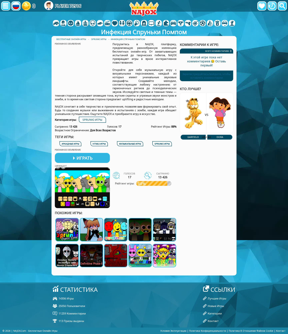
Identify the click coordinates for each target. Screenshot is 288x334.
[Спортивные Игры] (202, 23)
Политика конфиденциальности (207, 330)
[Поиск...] (282, 6)
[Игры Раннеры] (180, 23)
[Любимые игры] (261, 6)
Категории (215, 313)
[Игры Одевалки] (122, 23)
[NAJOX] (144, 9)
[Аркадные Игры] (85, 23)
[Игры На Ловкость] (195, 23)
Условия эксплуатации (173, 330)
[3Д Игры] (63, 23)
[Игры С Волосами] (144, 23)
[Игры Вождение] (129, 23)
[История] (272, 6)
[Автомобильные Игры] (100, 23)
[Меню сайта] (5, 6)
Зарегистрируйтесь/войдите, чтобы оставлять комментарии (206, 76)
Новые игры (216, 306)
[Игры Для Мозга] (92, 23)
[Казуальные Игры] (107, 23)
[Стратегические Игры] (210, 23)
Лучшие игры (217, 298)
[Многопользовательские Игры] (151, 23)
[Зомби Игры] (232, 23)
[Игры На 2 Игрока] (56, 23)
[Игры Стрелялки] (188, 23)
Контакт (213, 321)
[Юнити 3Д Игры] (224, 23)
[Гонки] (173, 23)
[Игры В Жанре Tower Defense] (217, 23)
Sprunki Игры (92, 120)
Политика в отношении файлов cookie (251, 330)
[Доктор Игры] (114, 23)
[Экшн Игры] (70, 23)
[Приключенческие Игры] (78, 23)
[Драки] (136, 23)
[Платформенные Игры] (158, 23)
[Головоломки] (166, 23)
